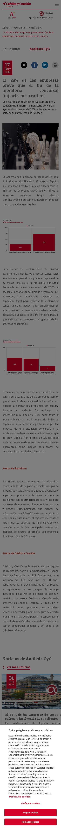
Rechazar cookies (30, 821)
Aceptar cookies (30, 812)
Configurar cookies (30, 803)
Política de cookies (19, 796)
